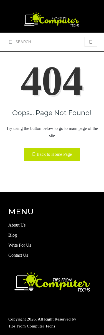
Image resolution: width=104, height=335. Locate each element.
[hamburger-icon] (91, 42)
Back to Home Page (54, 154)
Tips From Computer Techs (31, 326)
